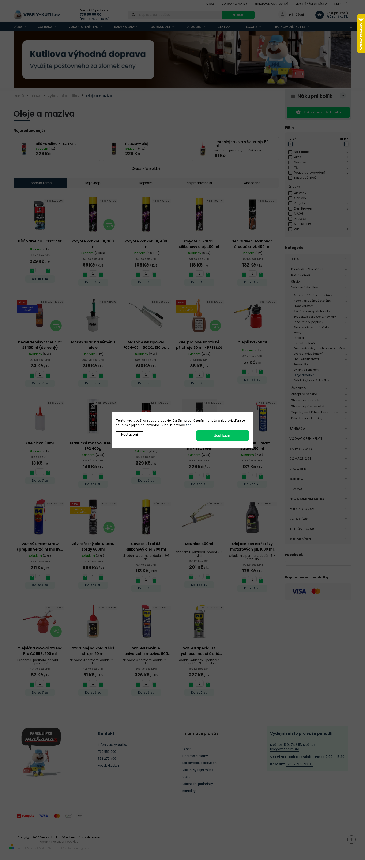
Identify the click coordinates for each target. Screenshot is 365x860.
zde (189, 425)
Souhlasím (222, 435)
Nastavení (129, 434)
